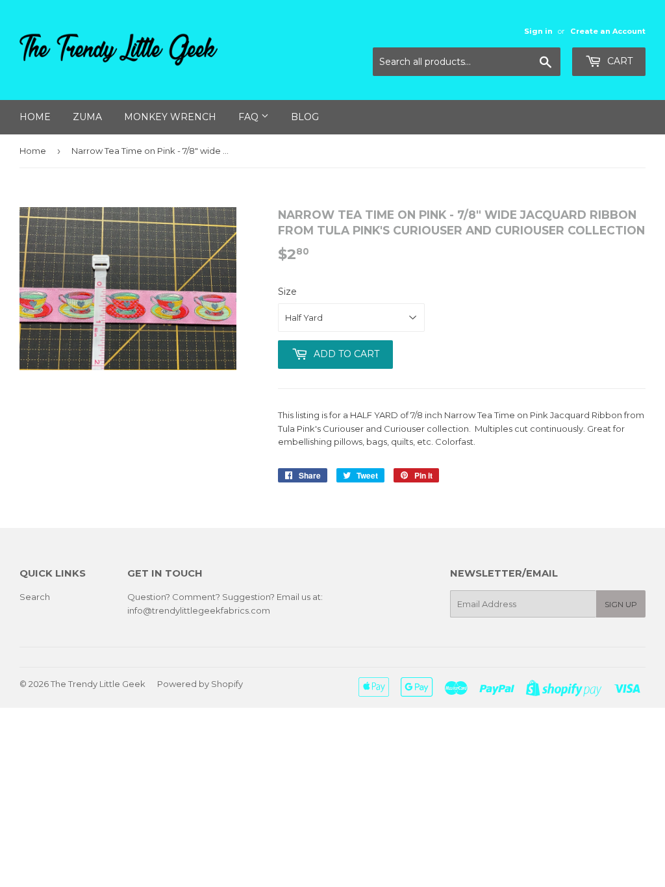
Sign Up (621, 604)
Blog (305, 117)
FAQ (249, 117)
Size (287, 291)
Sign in (538, 31)
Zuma (87, 117)
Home (35, 117)
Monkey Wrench (170, 117)
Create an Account (608, 31)
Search (34, 597)
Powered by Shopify (200, 684)
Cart (619, 61)
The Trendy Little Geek (98, 684)
